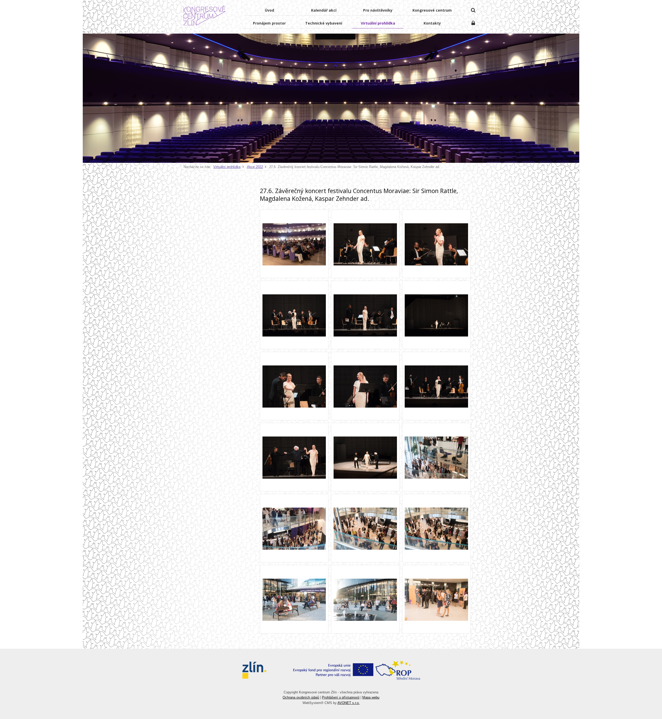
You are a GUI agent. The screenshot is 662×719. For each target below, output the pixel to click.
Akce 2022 (255, 167)
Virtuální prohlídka (226, 167)
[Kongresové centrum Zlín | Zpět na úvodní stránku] (204, 15)
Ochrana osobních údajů (301, 697)
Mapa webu (370, 697)
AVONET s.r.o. (348, 703)
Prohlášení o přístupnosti (340, 697)
